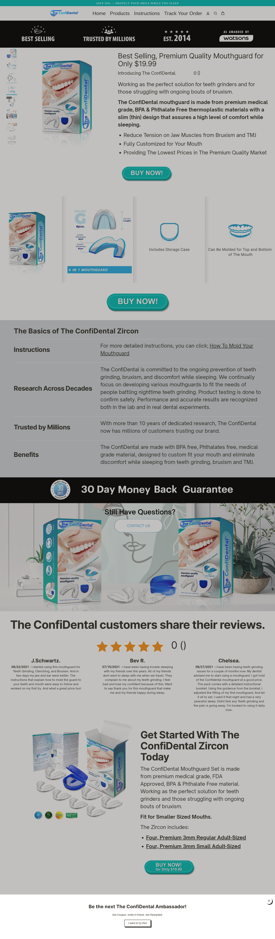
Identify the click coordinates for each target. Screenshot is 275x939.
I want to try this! (137, 923)
